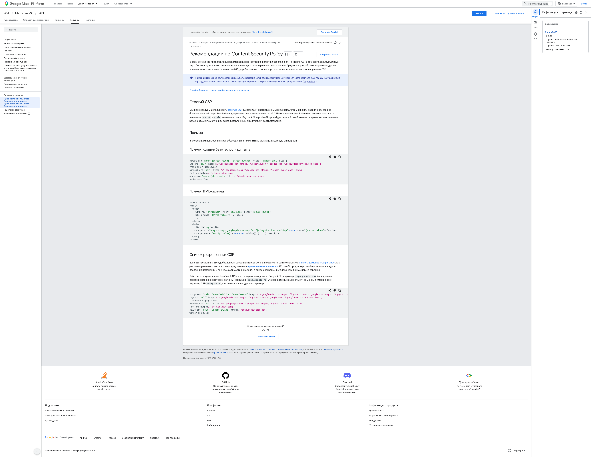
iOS (209, 415)
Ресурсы (74, 19)
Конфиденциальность (84, 450)
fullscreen (581, 12)
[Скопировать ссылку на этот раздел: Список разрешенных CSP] (237, 255)
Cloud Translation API (262, 32)
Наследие (90, 19)
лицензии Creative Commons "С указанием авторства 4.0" (275, 349)
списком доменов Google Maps (317, 262)
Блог (106, 3)
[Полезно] (335, 42)
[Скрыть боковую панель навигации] (37, 451)
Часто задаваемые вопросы (59, 410)
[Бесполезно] (340, 42)
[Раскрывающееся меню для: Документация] (97, 3)
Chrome (97, 438)
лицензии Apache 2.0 (333, 349)
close (586, 12)
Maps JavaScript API (29, 13)
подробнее (309, 81)
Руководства (11, 19)
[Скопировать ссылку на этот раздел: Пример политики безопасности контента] (254, 150)
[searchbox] (21, 29)
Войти (584, 3)
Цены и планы (376, 410)
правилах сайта (220, 352)
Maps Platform (33, 4)
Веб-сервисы (213, 425)
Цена (70, 3)
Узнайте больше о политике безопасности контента (219, 90)
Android (211, 410)
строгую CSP (235, 109)
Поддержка (375, 420)
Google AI (154, 438)
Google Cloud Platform (133, 438)
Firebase (112, 438)
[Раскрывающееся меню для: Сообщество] (132, 3)
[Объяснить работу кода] (329, 156)
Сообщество (121, 3)
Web (7, 13)
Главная (193, 42)
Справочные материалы (36, 19)
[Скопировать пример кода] (339, 156)
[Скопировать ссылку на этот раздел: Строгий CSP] (215, 102)
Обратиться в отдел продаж (383, 415)
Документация (86, 3)
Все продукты (173, 438)
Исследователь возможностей (60, 415)
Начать (479, 13)
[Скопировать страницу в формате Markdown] (296, 54)
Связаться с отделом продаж (508, 13)
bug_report (576, 12)
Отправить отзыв (329, 54)
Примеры (59, 19)
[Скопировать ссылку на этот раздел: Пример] (206, 133)
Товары (58, 3)
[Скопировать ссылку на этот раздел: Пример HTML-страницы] (229, 192)
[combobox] (537, 3)
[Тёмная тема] (334, 156)
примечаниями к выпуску (263, 266)
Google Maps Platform (222, 42)
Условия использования (381, 425)
